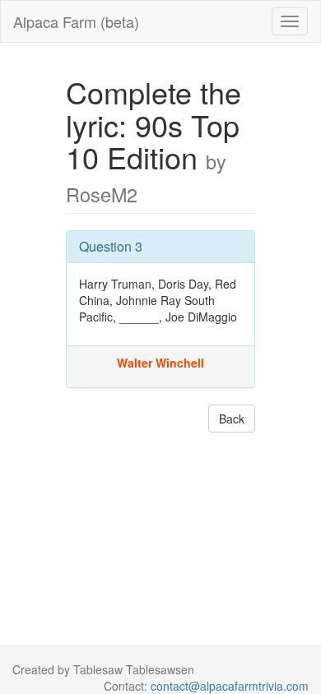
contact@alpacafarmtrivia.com (230, 686)
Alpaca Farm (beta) (76, 21)
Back (231, 418)
